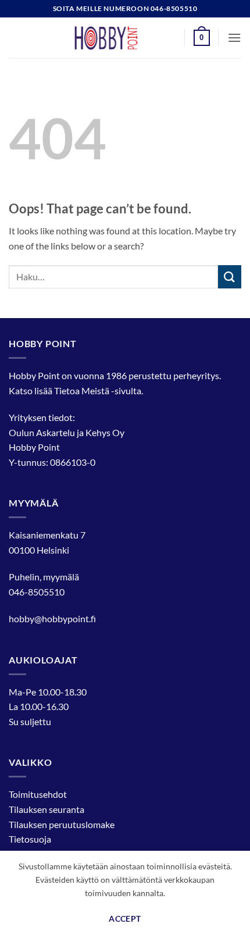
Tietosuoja (30, 838)
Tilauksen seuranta (46, 809)
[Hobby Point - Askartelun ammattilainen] (117, 37)
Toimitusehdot (38, 794)
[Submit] (229, 276)
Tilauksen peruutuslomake (62, 824)
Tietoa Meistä (81, 390)
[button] (202, 38)
